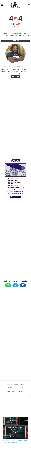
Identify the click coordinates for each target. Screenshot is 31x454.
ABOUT (16, 384)
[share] (25, 426)
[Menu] (2, 5)
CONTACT (9, 384)
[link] (5, 427)
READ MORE (15, 76)
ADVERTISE (11, 387)
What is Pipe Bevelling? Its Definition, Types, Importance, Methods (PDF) (15, 427)
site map (21, 35)
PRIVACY (21, 384)
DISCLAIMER (19, 387)
